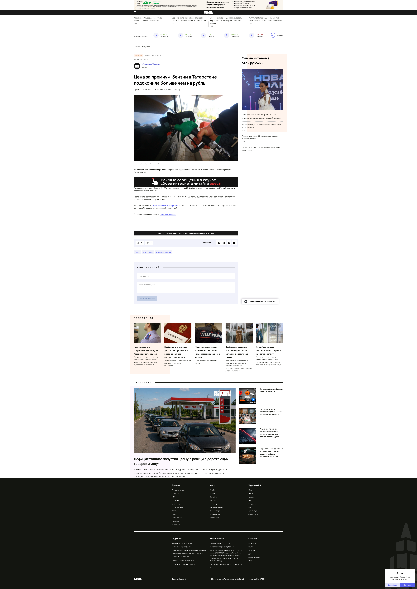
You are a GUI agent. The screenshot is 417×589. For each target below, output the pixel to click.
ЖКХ (173, 497)
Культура (175, 511)
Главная (137, 47)
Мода (250, 490)
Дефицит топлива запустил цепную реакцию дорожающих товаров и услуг (181, 461)
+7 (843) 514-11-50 (185, 543)
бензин (137, 252)
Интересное (214, 518)
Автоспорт (214, 504)
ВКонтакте (252, 543)
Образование (177, 518)
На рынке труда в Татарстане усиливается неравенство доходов (270, 411)
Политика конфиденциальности (183, 564)
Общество (146, 47)
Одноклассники (254, 557)
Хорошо (407, 585)
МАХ (250, 561)
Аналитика (143, 382)
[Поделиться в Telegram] (229, 242)
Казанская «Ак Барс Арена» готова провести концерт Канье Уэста (148, 19)
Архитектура (253, 511)
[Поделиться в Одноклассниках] (223, 242)
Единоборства (215, 514)
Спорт (213, 485)
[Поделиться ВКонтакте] (218, 242)
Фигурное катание (216, 507)
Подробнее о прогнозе (141, 36)
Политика (175, 500)
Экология (175, 521)
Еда (249, 507)
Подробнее (392, 585)
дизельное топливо (163, 252)
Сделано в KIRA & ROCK (256, 579)
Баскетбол (214, 500)
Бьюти (250, 493)
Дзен (250, 554)
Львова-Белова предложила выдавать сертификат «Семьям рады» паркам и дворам (226, 20)
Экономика (176, 504)
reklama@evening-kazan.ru (224, 547)
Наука (174, 514)
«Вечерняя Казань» (151, 64)
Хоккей (212, 493)
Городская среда (178, 490)
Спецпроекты (253, 514)
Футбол (212, 490)
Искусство (252, 504)
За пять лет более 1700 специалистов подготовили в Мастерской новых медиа (265, 19)
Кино (250, 500)
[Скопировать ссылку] (234, 242)
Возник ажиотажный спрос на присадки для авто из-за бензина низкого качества (189, 19)
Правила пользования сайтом (183, 561)
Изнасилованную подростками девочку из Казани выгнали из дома (146, 350)
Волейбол (213, 497)
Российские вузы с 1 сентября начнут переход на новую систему (268, 350)
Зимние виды (215, 511)
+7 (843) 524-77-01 (223, 543)
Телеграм (251, 550)
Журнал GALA (254, 485)
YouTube (251, 547)
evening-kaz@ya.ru (183, 547)
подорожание (148, 252)
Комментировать (147, 298)
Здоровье (251, 497)
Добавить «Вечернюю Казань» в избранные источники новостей (186, 233)
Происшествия (177, 507)
